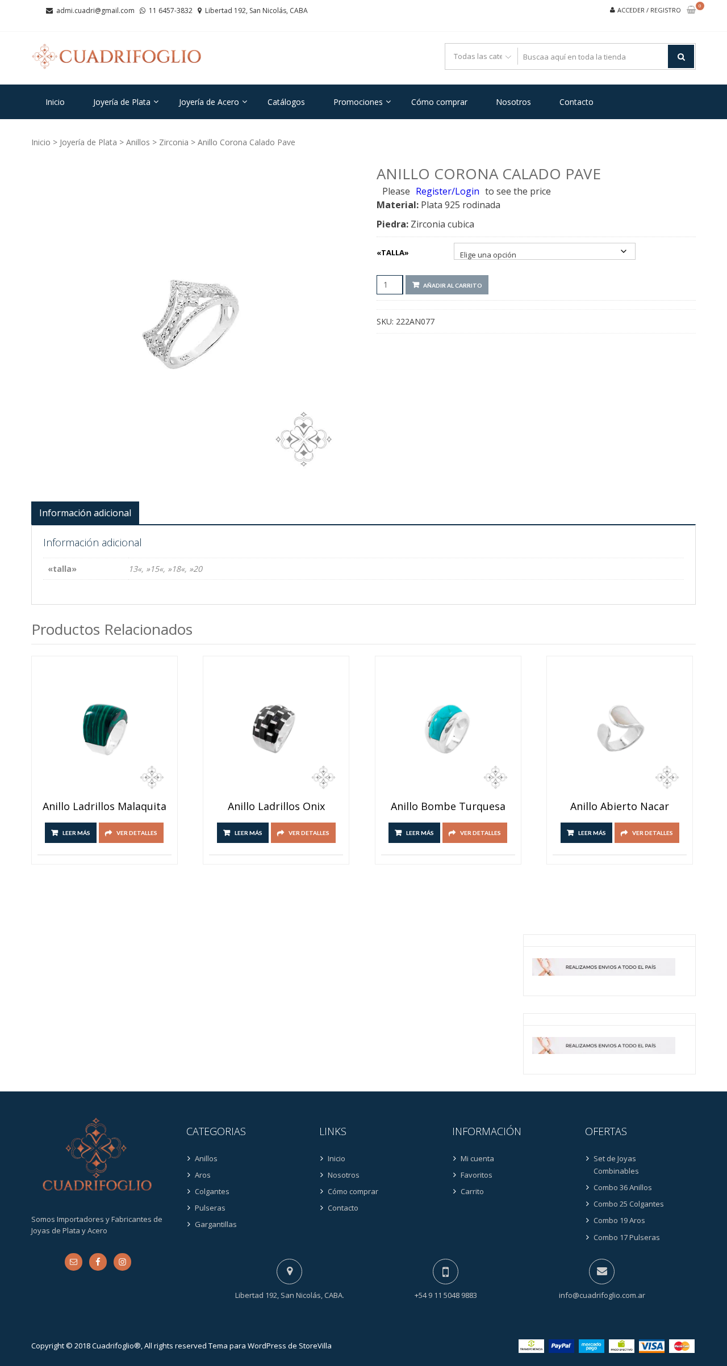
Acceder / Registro (649, 10)
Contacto (576, 101)
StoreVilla (315, 1345)
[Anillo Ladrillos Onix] (276, 729)
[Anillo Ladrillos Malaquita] (104, 729)
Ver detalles (136, 832)
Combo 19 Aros (619, 1220)
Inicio (55, 101)
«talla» (393, 252)
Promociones (358, 101)
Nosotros (513, 101)
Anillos (138, 142)
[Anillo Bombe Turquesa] (448, 729)
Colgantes (212, 1191)
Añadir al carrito (452, 285)
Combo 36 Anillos (623, 1187)
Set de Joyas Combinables (616, 1164)
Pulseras (210, 1208)
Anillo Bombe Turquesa (448, 806)
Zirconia (174, 142)
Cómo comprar (439, 101)
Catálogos (286, 101)
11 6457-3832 (171, 10)
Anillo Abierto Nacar (619, 806)
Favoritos (476, 1175)
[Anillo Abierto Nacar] (620, 729)
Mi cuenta (477, 1158)
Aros (203, 1175)
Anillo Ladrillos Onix (276, 806)
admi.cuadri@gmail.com (95, 10)
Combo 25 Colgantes (629, 1204)
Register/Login (447, 191)
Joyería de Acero (209, 101)
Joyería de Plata (122, 101)
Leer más (76, 832)
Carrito (472, 1191)
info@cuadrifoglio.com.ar (602, 1295)
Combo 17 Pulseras (627, 1237)
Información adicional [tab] (85, 513)
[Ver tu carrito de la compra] (691, 10)
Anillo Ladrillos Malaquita (104, 806)
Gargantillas (216, 1224)
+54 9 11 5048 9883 (446, 1295)
